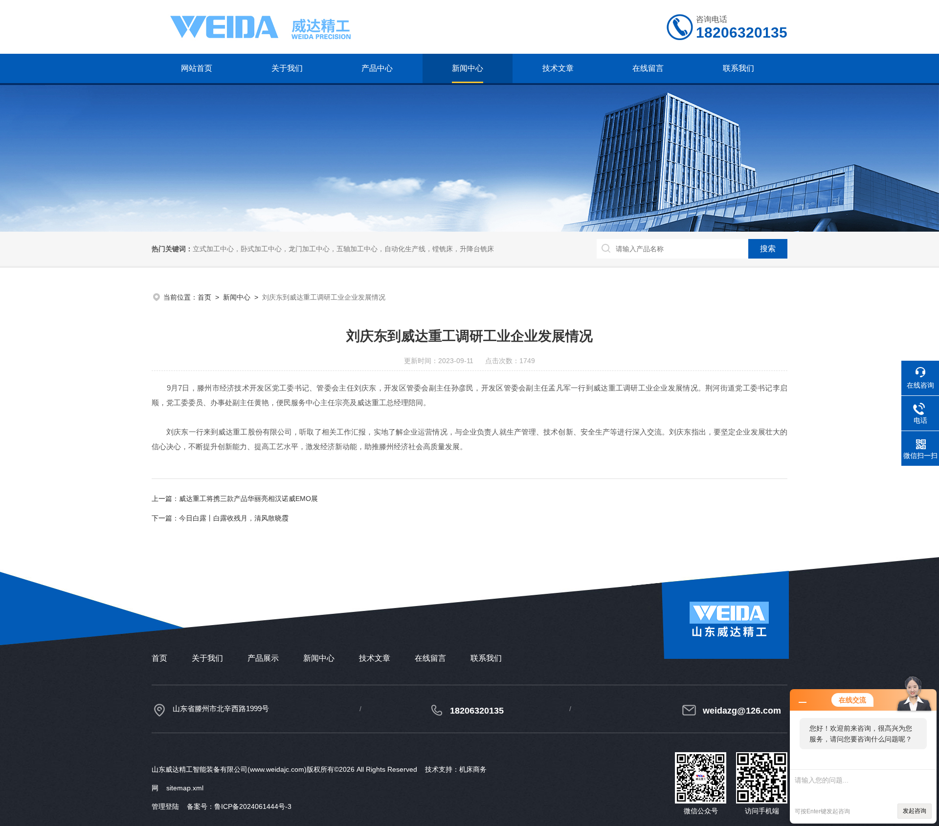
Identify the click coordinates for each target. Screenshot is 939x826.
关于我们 (287, 68)
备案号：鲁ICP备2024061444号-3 (239, 806)
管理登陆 (165, 806)
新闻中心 (467, 68)
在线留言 (648, 68)
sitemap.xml (184, 788)
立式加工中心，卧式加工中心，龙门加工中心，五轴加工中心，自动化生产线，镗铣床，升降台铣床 (343, 249)
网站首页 (196, 68)
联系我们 (738, 68)
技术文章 (558, 68)
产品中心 (377, 68)
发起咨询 (914, 810)
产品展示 (263, 658)
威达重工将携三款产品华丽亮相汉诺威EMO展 (248, 498)
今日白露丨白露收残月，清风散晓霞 (234, 518)
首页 (204, 297)
